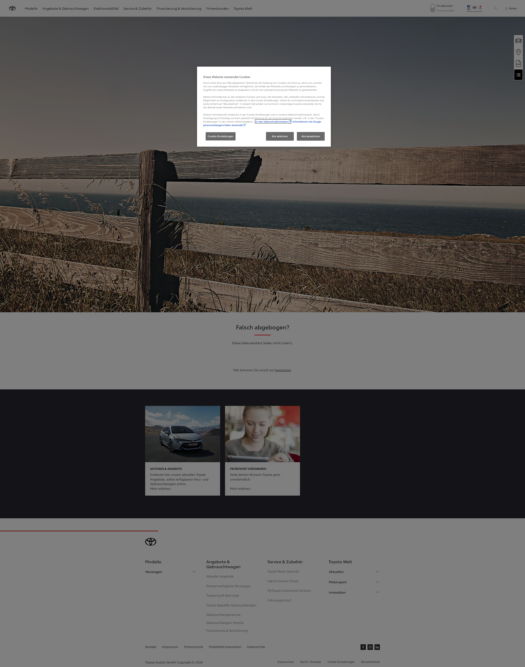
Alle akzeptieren (310, 136)
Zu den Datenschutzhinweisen (271, 121)
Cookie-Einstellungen (220, 136)
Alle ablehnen (280, 136)
